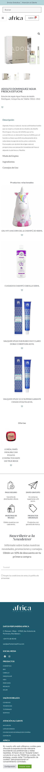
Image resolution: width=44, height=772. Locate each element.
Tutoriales (7, 709)
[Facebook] (5, 656)
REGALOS (6, 686)
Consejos (6, 702)
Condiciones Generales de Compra (16, 732)
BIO (4, 669)
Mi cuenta (7, 725)
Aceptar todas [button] (24, 766)
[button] (39, 34)
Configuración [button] (10, 766)
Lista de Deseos (9, 729)
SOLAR (5, 690)
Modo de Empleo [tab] (11, 156)
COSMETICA (7, 666)
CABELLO (6, 673)
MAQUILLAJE (7, 676)
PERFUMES (7, 683)
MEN (4, 679)
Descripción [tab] (8, 119)
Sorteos (6, 713)
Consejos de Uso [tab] (10, 167)
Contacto (7, 736)
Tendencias (7, 706)
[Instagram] (9, 656)
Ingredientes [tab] (9, 161)
